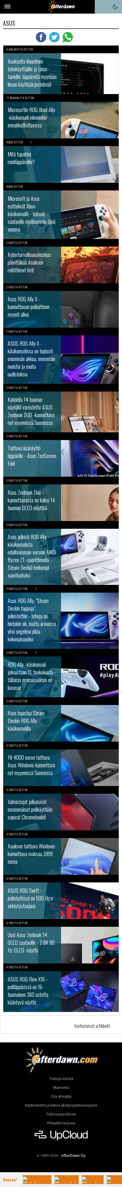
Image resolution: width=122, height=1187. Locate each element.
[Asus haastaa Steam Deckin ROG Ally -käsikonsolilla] (61, 719)
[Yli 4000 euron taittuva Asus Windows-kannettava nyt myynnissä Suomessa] (61, 764)
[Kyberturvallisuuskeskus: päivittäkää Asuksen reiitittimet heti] (61, 261)
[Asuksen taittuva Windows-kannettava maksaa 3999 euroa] (61, 852)
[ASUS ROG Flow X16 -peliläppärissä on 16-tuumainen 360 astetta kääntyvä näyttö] (61, 987)
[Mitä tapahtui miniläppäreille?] (61, 160)
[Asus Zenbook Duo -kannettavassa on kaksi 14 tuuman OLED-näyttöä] (61, 499)
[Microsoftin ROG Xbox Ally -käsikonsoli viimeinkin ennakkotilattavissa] (61, 116)
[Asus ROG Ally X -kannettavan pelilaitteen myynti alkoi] (61, 305)
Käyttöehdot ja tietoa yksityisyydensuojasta (61, 1105)
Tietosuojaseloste (61, 1114)
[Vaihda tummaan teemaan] (115, 7)
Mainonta (61, 1087)
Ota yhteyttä (61, 1096)
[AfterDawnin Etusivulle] (61, 6)
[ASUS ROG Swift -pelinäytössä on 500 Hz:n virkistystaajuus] (61, 897)
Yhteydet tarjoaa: (61, 1123)
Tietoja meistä (61, 1078)
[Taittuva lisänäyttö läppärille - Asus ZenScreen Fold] (61, 454)
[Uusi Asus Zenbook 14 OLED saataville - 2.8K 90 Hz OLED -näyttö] (61, 941)
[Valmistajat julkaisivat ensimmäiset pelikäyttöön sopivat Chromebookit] (61, 808)
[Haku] (101, 7)
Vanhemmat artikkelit (92, 1025)
